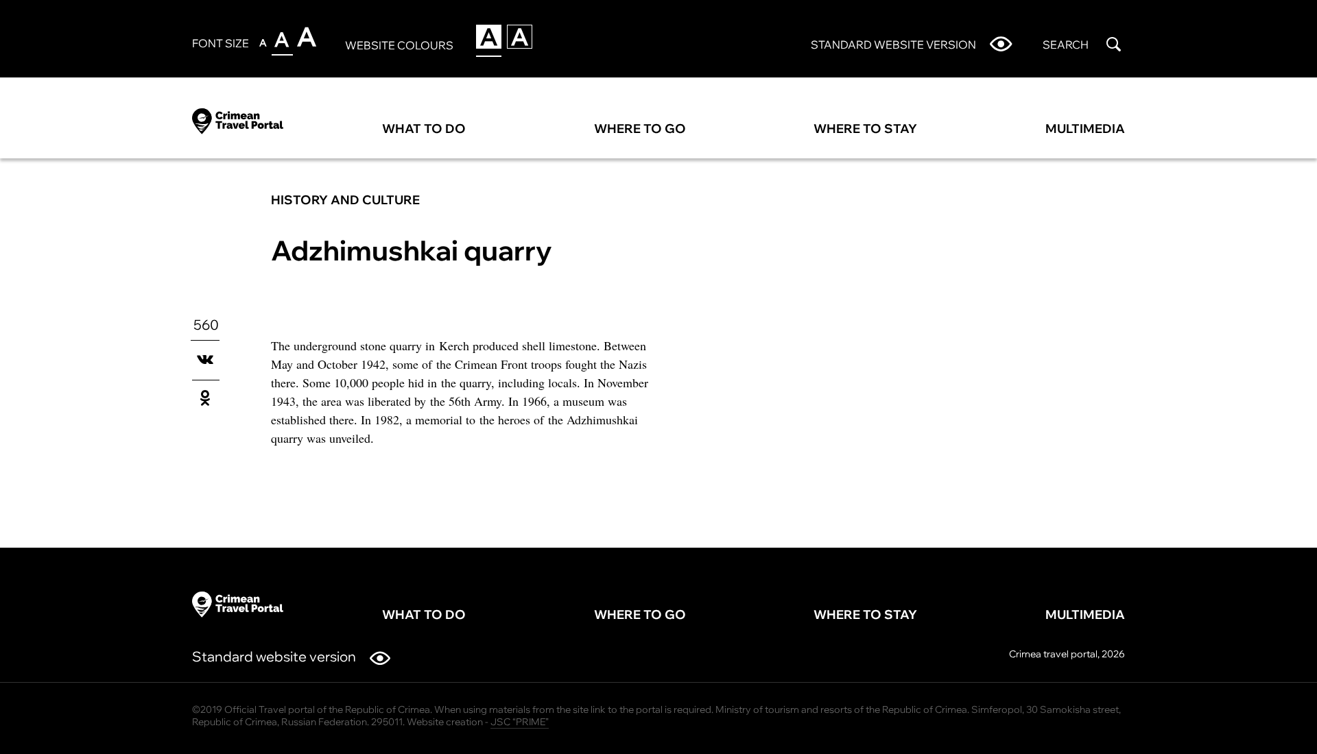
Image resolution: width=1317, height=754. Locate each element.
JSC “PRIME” (519, 722)
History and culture (345, 200)
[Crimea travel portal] (237, 119)
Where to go (640, 128)
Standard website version (274, 656)
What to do (424, 128)
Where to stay (865, 128)
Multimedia (1085, 128)
